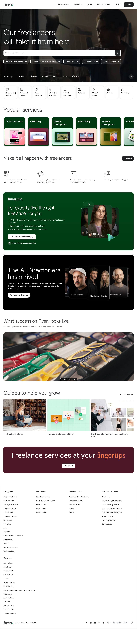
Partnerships (8, 594)
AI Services (8, 520)
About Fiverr (8, 563)
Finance (6, 543)
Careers (6, 578)
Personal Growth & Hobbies (13, 535)
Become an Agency (76, 501)
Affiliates (7, 602)
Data (5, 528)
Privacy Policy (8, 586)
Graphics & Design (10, 497)
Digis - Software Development (112, 512)
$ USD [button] (126, 622)
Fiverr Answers (41, 512)
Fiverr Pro (105, 497)
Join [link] (129, 4)
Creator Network (10, 598)
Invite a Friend (8, 606)
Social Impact (8, 575)
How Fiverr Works (42, 497)
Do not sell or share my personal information (19, 590)
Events (71, 512)
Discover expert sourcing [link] (22, 237)
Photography (8, 539)
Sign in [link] (118, 4)
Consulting (7, 524)
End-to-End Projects (11, 547)
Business (7, 532)
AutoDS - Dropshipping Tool (112, 508)
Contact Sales (107, 524)
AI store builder (107, 516)
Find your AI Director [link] (19, 295)
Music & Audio (9, 512)
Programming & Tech (11, 516)
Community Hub (74, 505)
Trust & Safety (9, 571)
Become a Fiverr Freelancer (79, 497)
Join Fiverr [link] (68, 466)
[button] (63, 4)
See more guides (127, 394)
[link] (16, 61)
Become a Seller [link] (103, 4)
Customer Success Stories (45, 501)
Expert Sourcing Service (110, 505)
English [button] (118, 622)
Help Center (8, 567)
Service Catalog (9, 551)
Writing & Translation (11, 505)
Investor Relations (10, 613)
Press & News (8, 609)
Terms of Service (9, 582)
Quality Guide (41, 505)
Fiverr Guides (41, 508)
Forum (71, 508)
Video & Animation (10, 508)
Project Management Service (112, 501)
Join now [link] (128, 158)
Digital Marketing (9, 501)
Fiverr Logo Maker (108, 520)
